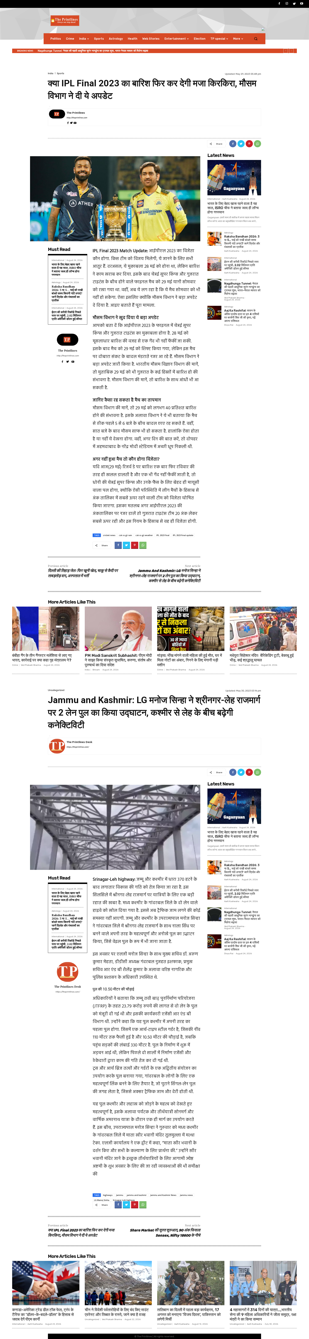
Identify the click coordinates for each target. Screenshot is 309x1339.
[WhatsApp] (257, 143)
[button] (255, 38)
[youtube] (75, 122)
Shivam (96, 670)
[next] (291, 51)
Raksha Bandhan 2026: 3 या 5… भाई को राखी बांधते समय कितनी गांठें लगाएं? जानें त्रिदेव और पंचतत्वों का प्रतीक (67, 293)
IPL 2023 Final (162, 535)
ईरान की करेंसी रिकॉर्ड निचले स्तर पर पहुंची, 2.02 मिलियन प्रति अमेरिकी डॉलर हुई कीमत (67, 315)
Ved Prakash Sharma (234, 298)
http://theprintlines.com (77, 117)
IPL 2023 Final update (183, 535)
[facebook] (68, 122)
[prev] (285, 51)
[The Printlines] (57, 117)
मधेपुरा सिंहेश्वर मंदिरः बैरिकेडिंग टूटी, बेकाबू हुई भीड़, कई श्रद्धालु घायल (262, 658)
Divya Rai (228, 325)
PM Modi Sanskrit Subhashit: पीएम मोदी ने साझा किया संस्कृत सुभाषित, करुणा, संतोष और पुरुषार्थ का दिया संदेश (118, 660)
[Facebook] (279, 4)
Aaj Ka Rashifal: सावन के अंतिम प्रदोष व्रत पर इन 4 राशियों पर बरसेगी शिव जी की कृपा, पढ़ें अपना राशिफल (90, 50)
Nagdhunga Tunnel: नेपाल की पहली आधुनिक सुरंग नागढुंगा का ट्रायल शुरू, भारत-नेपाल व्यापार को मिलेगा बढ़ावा (242, 289)
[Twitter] (294, 4)
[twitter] (71, 122)
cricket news (109, 535)
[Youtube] (301, 4)
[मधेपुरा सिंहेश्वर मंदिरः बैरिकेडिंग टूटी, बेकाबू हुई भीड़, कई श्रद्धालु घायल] (263, 629)
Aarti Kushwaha (229, 199)
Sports (60, 73)
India (50, 73)
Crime (15, 665)
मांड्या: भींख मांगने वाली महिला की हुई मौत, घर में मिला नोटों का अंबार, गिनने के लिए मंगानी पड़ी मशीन (189, 660)
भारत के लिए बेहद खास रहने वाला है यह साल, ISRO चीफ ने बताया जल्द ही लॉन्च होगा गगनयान (66, 269)
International (58, 260)
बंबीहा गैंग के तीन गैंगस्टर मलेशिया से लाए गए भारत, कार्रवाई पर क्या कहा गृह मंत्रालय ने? (42, 658)
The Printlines (76, 112)
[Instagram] (287, 4)
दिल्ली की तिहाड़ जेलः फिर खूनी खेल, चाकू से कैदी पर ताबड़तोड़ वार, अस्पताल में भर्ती (83, 573)
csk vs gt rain (125, 535)
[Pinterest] (249, 143)
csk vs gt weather (144, 535)
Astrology (56, 282)
